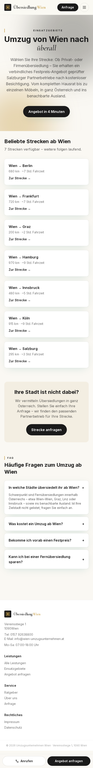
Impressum (11, 722)
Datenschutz (13, 727)
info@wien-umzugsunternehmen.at (39, 639)
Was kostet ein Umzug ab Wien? (46, 524)
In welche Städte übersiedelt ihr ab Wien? (46, 487)
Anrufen (27, 761)
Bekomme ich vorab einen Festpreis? (46, 540)
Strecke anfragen (46, 430)
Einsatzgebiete (15, 668)
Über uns (10, 698)
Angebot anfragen (17, 674)
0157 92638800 (21, 634)
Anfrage (68, 7)
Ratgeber (11, 692)
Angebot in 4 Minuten (46, 111)
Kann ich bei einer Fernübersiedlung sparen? (46, 559)
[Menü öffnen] (84, 7)
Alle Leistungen (15, 663)
